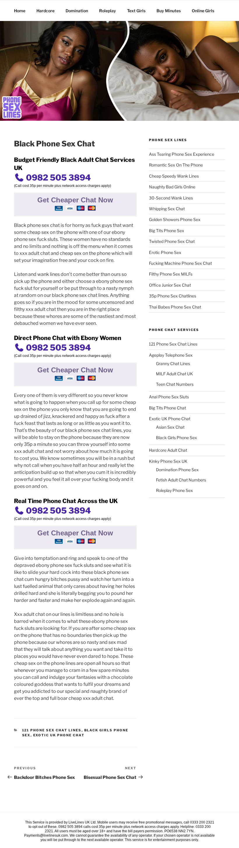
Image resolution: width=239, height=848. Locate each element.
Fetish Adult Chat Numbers (181, 479)
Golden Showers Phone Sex (175, 219)
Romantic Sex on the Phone (176, 164)
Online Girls (203, 10)
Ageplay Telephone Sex (171, 355)
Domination (77, 10)
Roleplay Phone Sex (174, 490)
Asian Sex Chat (170, 427)
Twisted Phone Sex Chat (172, 241)
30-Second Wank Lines (171, 197)
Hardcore (45, 10)
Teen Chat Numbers (175, 384)
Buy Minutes (169, 10)
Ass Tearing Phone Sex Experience (181, 154)
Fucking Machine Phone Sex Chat (180, 263)
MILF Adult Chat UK (174, 373)
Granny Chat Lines (173, 363)
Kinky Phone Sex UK (168, 461)
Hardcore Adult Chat (168, 450)
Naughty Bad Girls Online (172, 186)
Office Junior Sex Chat (170, 285)
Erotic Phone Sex (165, 252)
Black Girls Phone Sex (176, 437)
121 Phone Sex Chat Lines (52, 730)
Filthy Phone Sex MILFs (170, 273)
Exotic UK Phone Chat (59, 735)
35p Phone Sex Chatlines (172, 295)
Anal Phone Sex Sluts (169, 396)
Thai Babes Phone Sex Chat (175, 306)
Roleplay (107, 10)
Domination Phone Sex (177, 469)
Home (19, 10)
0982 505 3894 (57, 178)
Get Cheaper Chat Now (75, 200)
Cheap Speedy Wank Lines (174, 176)
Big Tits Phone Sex (166, 230)
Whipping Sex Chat (167, 208)
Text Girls (136, 10)
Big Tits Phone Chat (167, 407)
